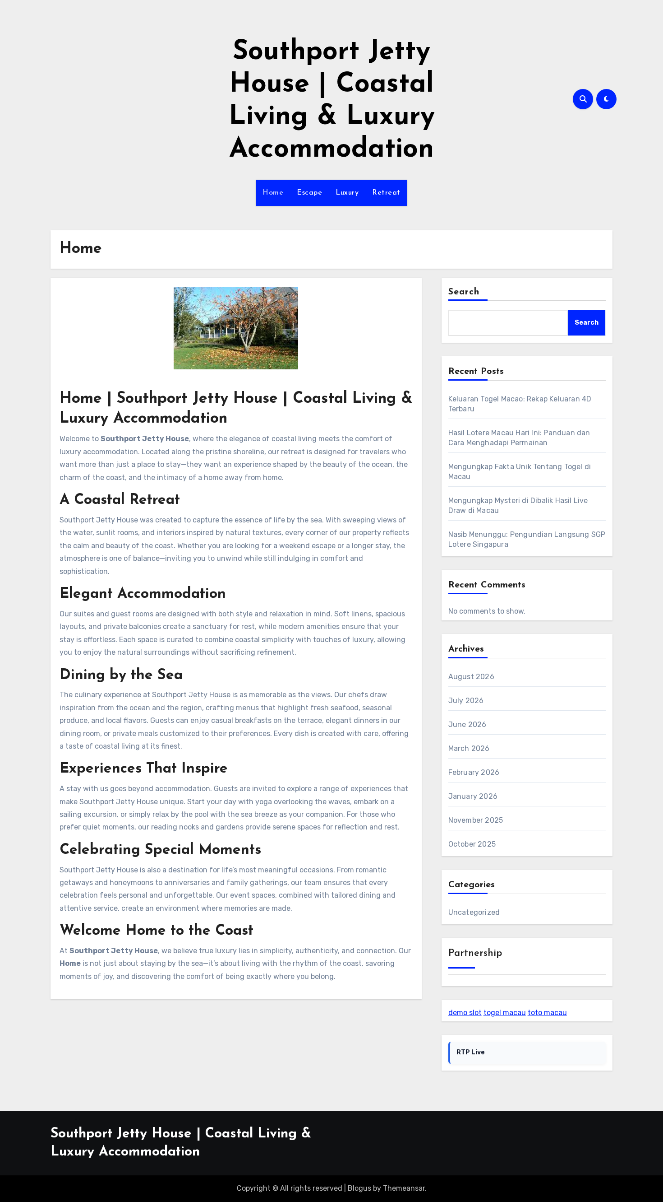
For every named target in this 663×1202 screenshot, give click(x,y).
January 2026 (472, 796)
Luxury (347, 192)
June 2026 (467, 724)
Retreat (386, 192)
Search (464, 292)
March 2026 (469, 748)
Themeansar (404, 1188)
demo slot (465, 1012)
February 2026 (474, 772)
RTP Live (470, 1052)
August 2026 (471, 676)
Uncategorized (474, 912)
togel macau (504, 1012)
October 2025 (472, 844)
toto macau (547, 1012)
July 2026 (466, 700)
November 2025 (475, 820)
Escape (309, 192)
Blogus (359, 1188)
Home (272, 192)
